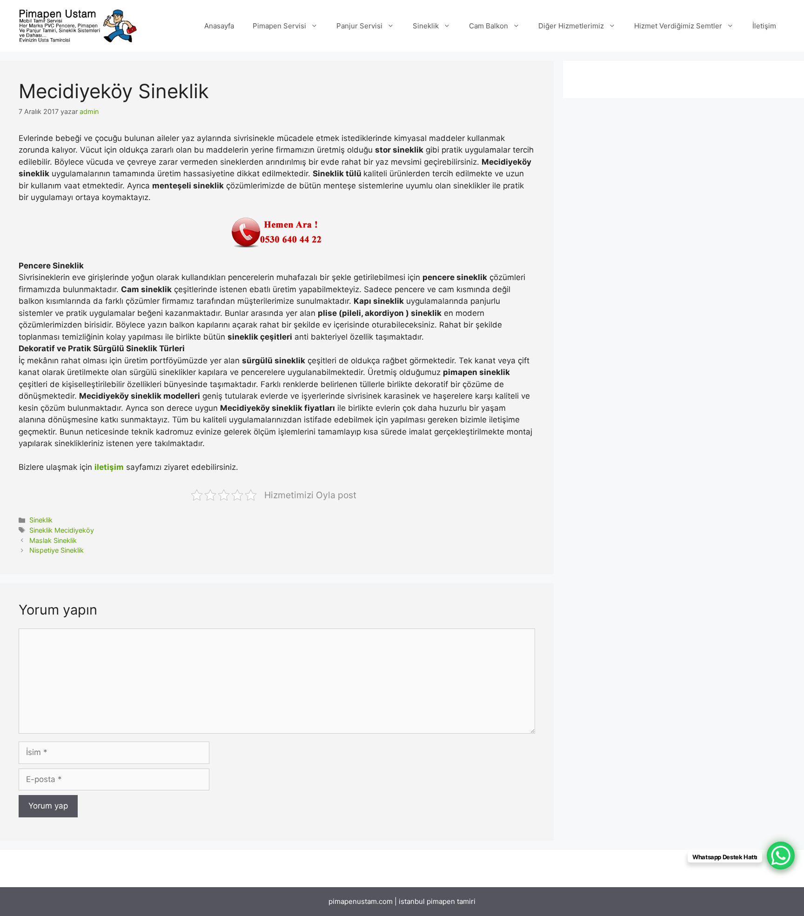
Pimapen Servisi (279, 25)
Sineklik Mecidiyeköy (61, 530)
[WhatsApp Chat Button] (781, 855)
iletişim (109, 467)
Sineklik (426, 25)
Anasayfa (219, 25)
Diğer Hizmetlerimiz (571, 25)
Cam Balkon (488, 25)
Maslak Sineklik (53, 540)
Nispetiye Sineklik (56, 550)
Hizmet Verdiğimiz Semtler (678, 25)
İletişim (764, 25)
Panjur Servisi (359, 25)
